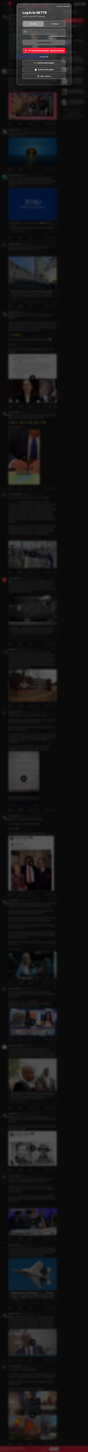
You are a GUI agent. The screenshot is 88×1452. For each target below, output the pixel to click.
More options (45, 76)
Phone (56, 24)
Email (35, 24)
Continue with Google (45, 63)
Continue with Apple (45, 70)
